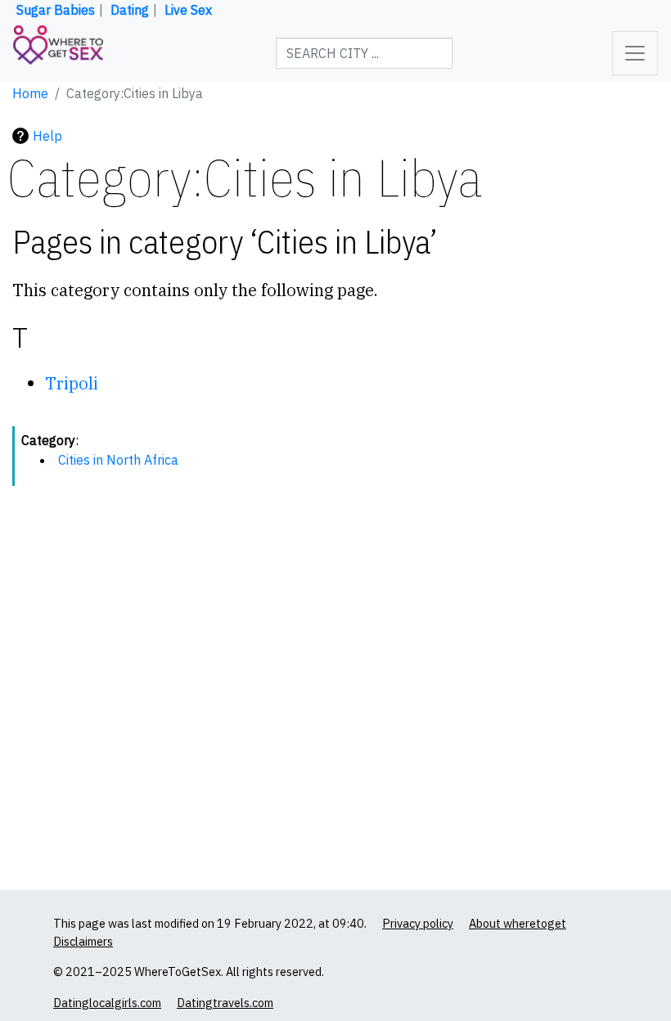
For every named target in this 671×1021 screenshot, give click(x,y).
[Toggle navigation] (635, 53)
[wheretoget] (58, 53)
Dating (129, 10)
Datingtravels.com (225, 1002)
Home (30, 93)
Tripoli (71, 383)
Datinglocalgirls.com (107, 1002)
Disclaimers (83, 941)
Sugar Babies (55, 10)
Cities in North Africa (118, 460)
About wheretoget (517, 923)
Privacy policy (417, 923)
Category (48, 440)
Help (47, 136)
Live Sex (188, 10)
